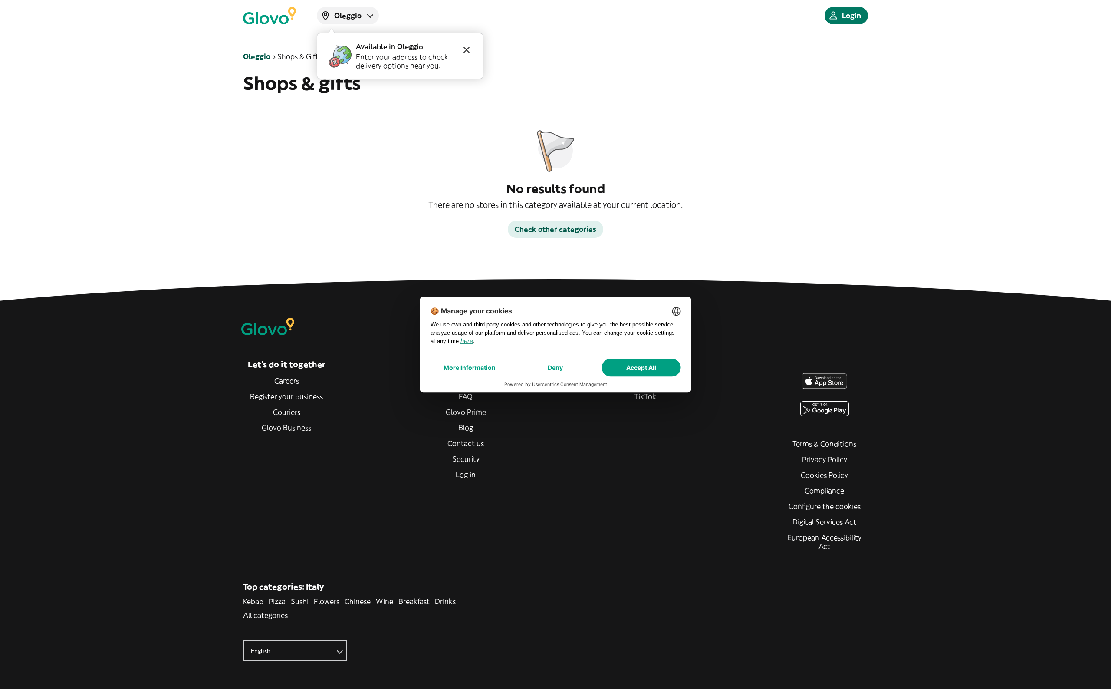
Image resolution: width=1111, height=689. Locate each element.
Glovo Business (286, 427)
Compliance (824, 490)
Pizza (277, 601)
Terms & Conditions (824, 443)
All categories (265, 615)
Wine (384, 601)
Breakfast (414, 601)
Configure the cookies (825, 506)
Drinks (445, 601)
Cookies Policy (824, 475)
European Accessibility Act (824, 542)
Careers (286, 380)
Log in (466, 474)
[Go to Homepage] (269, 15)
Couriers (286, 412)
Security (466, 459)
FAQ (466, 396)
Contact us (465, 443)
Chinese (358, 601)
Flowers (326, 601)
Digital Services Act (824, 522)
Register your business (286, 396)
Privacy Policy (824, 459)
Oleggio (256, 56)
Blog (465, 427)
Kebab (253, 601)
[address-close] (466, 50)
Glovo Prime (466, 412)
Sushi (300, 601)
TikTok (645, 396)
